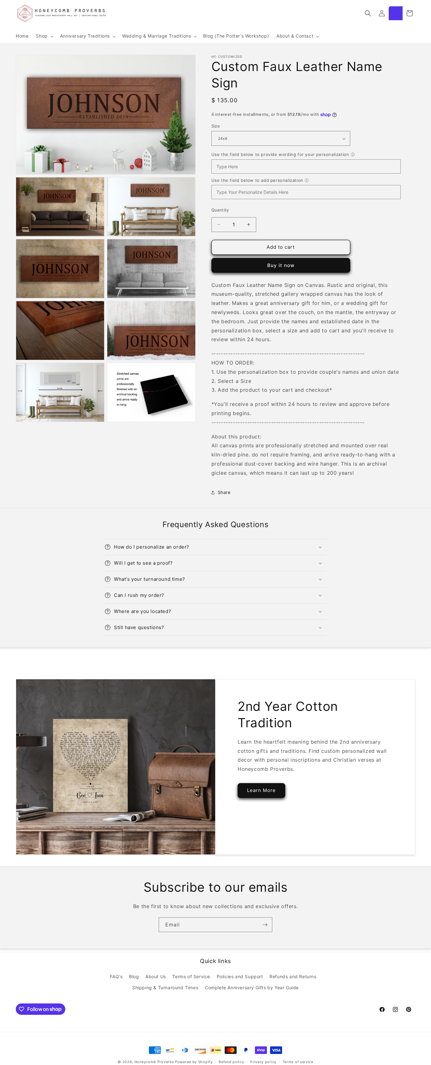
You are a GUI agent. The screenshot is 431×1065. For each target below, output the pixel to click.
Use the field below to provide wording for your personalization (280, 154)
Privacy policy (263, 1061)
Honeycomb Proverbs (154, 1062)
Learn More (261, 790)
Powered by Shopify (194, 1062)
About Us (155, 976)
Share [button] (224, 492)
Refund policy (231, 1061)
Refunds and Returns (292, 976)
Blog (134, 976)
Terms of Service (191, 976)
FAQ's (116, 976)
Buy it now (280, 265)
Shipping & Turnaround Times (165, 987)
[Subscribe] (265, 924)
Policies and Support (240, 976)
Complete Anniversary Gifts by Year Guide (252, 987)
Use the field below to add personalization (257, 180)
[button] (44, 36)
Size (215, 125)
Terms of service (298, 1061)
